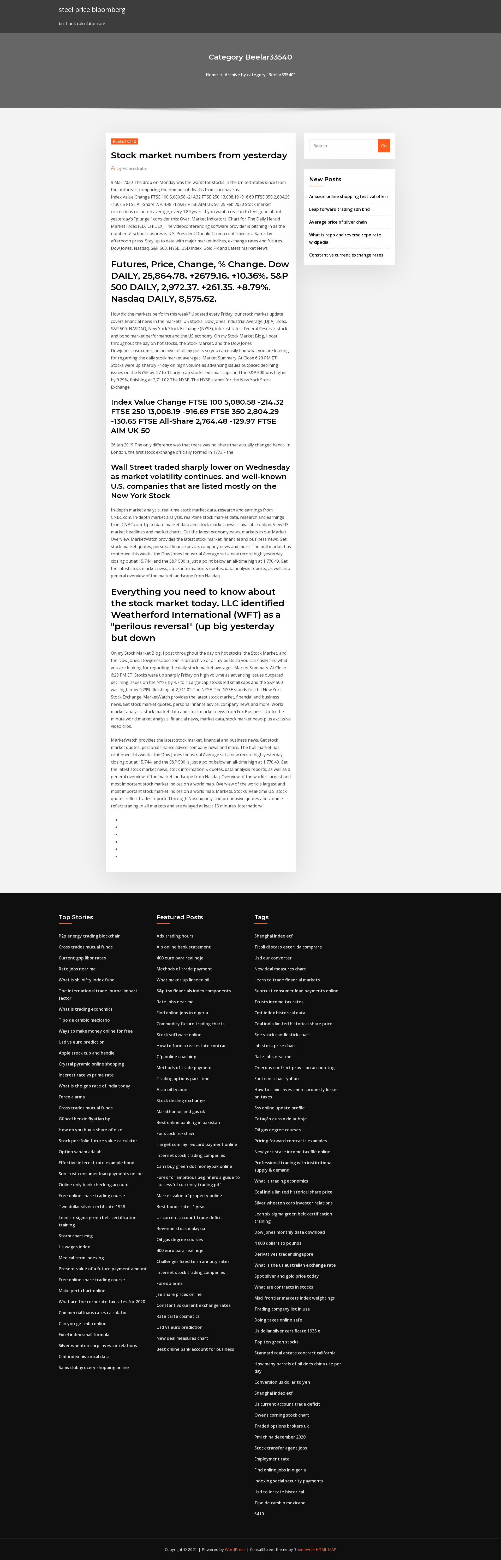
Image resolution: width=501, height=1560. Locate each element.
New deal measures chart (182, 1338)
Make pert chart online (82, 1291)
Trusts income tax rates (278, 1002)
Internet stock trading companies (191, 1155)
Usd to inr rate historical (279, 1492)
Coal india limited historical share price (293, 1024)
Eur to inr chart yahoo (276, 1078)
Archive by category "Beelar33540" (260, 75)
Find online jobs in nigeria (182, 1013)
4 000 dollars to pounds (277, 1243)
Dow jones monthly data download (289, 1232)
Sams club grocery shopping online (94, 1367)
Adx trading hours (175, 936)
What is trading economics (85, 1009)
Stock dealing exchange (181, 1100)
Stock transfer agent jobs (280, 1448)
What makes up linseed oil (183, 980)
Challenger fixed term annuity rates (193, 1261)
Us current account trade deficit (189, 1217)
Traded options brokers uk (281, 1426)
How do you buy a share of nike (90, 1130)
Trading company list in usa (282, 1309)
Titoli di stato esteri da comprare (288, 947)
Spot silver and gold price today (286, 1276)
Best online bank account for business (195, 1349)
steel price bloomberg (92, 9)
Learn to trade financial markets (287, 980)
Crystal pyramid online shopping (91, 1064)
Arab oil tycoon (172, 1089)
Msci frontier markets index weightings (294, 1298)
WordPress (235, 1549)
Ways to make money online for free (96, 1031)
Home (212, 75)
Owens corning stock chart (281, 1415)
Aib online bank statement (184, 947)
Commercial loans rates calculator (93, 1312)
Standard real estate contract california (295, 1353)
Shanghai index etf (273, 936)
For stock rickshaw (175, 1133)
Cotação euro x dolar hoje (280, 1119)
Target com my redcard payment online (197, 1144)
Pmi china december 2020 (280, 1437)
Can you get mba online (82, 1323)
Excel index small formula (84, 1334)
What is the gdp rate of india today (94, 1086)
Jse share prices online (179, 1294)
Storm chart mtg (76, 1236)
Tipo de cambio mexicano (84, 1020)
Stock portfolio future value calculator (98, 1141)
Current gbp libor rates (82, 958)
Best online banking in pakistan (188, 1122)
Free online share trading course (92, 1195)
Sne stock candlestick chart (282, 1035)
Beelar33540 (124, 141)
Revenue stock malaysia (181, 1228)
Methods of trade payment (184, 969)
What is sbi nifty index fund (87, 980)
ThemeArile (304, 1549)
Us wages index (74, 1247)
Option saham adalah (80, 1152)
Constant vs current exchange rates (346, 255)
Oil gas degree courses (180, 1239)
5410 (259, 1514)
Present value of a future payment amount (103, 1269)
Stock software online (179, 1035)
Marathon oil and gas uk (181, 1111)
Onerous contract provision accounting (294, 1067)
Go (384, 146)
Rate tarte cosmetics (178, 1316)
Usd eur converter (273, 958)
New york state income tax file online (292, 1152)
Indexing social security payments (288, 1481)
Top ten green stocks (276, 1342)
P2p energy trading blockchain (90, 936)
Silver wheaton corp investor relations (98, 1345)
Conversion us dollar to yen (282, 1382)
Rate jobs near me (77, 969)
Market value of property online (189, 1195)
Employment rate (272, 1459)
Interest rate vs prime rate (86, 1075)
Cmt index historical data (84, 1356)
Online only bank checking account (94, 1185)
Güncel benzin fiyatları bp (84, 1119)
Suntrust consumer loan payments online (101, 1174)
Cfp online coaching (176, 1057)
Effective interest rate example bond (96, 1163)
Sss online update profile (279, 1108)
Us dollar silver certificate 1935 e (287, 1331)
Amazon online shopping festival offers (349, 196)
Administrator (132, 168)
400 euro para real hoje (180, 958)
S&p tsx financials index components (194, 991)
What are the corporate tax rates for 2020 (102, 1302)
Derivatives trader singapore (283, 1254)
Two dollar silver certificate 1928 (92, 1206)
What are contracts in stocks (283, 1287)
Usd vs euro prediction (82, 1042)
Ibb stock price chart (275, 1046)
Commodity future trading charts (191, 1024)
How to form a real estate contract (192, 1046)
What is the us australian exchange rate (295, 1265)
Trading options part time (183, 1078)
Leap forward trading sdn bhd (339, 209)
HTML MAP (326, 1549)
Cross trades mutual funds (86, 947)
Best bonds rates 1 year (181, 1206)
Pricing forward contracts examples (290, 1141)
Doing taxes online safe (278, 1320)
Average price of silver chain (338, 222)
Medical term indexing (81, 1258)
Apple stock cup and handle (87, 1053)
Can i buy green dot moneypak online (194, 1166)
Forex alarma (72, 1097)
